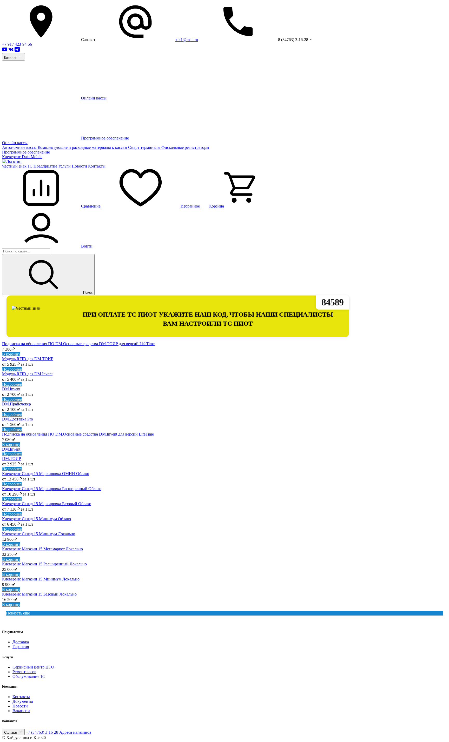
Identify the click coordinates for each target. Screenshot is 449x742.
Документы (22, 701)
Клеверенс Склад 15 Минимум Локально (38, 534)
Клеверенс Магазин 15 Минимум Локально (41, 579)
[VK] (11, 50)
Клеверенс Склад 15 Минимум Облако (36, 519)
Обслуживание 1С (28, 676)
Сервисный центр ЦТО (33, 667)
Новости (79, 166)
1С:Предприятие (42, 166)
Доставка (20, 642)
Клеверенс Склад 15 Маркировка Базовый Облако (46, 504)
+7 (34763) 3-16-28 (42, 732)
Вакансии (21, 710)
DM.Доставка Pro (17, 419)
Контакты (96, 166)
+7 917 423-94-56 (17, 44)
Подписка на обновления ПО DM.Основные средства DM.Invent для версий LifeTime (78, 434)
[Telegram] (17, 50)
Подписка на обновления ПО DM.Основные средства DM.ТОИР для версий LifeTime (78, 344)
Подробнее (12, 369)
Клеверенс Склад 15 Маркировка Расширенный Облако (51, 488)
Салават (11, 732)
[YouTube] (4, 50)
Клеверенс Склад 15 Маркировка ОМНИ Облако (45, 473)
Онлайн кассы (15, 143)
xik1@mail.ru (186, 39)
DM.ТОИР (11, 458)
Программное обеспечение (26, 152)
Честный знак (14, 166)
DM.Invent (11, 389)
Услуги (64, 166)
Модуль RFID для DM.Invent (27, 374)
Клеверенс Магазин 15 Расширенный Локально (44, 564)
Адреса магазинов (75, 732)
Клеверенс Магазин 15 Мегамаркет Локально (42, 549)
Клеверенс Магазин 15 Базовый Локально (39, 594)
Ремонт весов (24, 672)
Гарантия (20, 646)
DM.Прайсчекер (16, 404)
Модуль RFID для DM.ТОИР (27, 359)
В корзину (11, 354)
